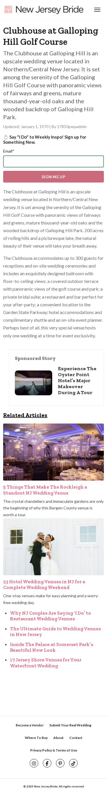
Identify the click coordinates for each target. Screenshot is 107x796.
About (58, 738)
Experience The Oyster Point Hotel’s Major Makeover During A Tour (77, 380)
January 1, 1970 (35, 126)
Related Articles (25, 415)
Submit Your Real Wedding (70, 725)
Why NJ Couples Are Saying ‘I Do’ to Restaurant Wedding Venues (50, 615)
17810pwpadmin (72, 126)
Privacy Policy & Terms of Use (53, 750)
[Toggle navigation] (96, 9)
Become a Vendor (30, 725)
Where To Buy (36, 738)
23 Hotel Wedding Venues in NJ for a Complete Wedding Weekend (44, 584)
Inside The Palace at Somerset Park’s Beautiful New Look (51, 647)
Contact (75, 738)
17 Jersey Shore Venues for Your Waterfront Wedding (45, 662)
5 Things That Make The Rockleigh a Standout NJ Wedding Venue (45, 489)
